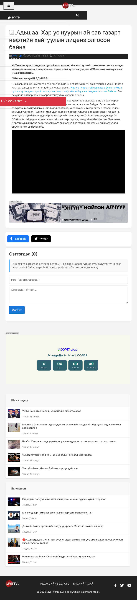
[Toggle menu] (8, 6)
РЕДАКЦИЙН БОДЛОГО (55, 583)
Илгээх (17, 310)
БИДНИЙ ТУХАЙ (83, 583)
